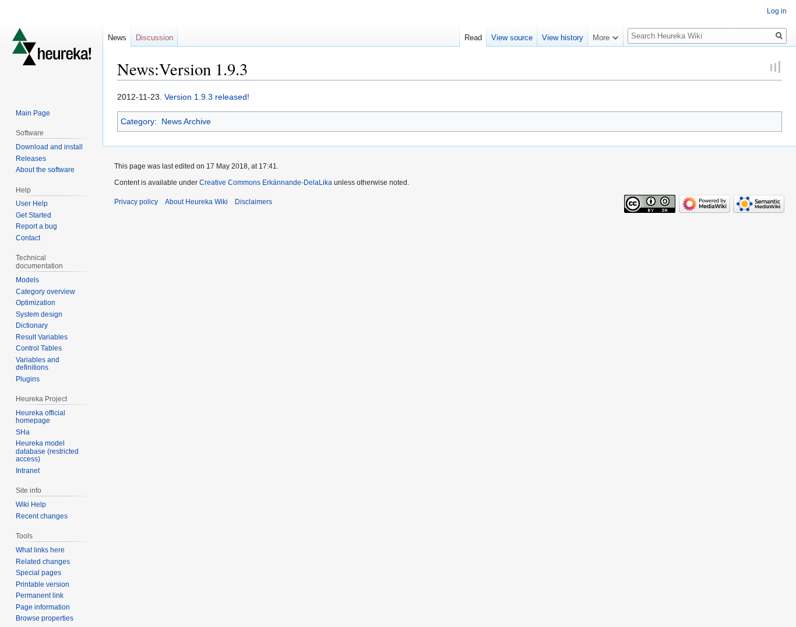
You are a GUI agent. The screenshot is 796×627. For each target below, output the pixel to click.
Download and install (49, 147)
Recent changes (42, 516)
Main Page (33, 113)
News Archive (186, 121)
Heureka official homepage (40, 417)
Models (27, 280)
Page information (43, 607)
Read (473, 37)
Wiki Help (31, 504)
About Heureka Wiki (196, 202)
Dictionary (32, 325)
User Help (32, 203)
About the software (45, 170)
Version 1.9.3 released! (206, 96)
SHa (23, 432)
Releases (31, 159)
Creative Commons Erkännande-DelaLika (265, 182)
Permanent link (40, 595)
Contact (28, 238)
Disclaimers (253, 202)
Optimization (35, 303)
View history (562, 37)
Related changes (43, 562)
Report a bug (36, 226)
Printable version (42, 584)
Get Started (33, 215)
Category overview (45, 292)
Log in (777, 11)
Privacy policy (136, 202)
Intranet (28, 471)
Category (137, 121)
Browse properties (44, 618)
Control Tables (39, 348)
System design (39, 314)
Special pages (38, 573)
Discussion (154, 37)
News (117, 37)
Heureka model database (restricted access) (47, 451)
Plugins (28, 379)
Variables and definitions (37, 364)
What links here (40, 550)
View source (512, 37)
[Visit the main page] (51, 46)
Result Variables (42, 337)
